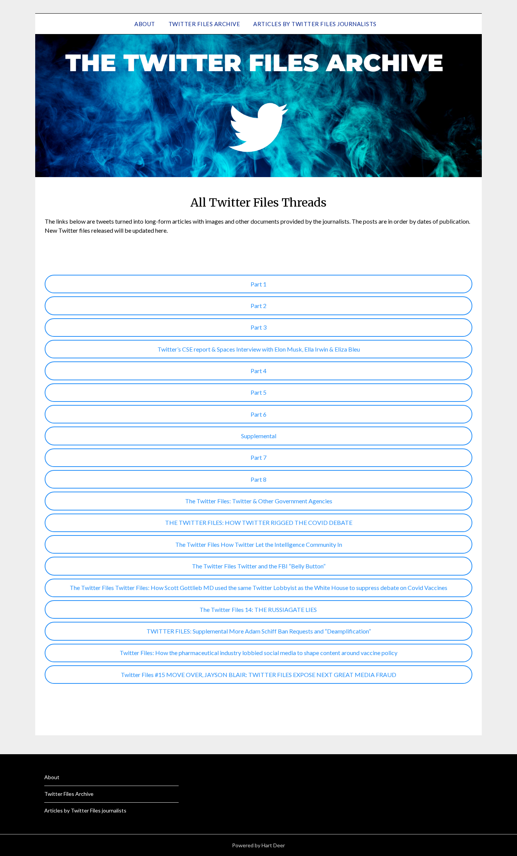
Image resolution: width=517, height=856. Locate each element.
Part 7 (258, 457)
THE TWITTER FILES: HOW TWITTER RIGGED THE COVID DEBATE (258, 522)
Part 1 (258, 284)
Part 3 (258, 327)
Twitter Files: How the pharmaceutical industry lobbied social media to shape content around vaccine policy (258, 652)
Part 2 (258, 305)
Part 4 (258, 370)
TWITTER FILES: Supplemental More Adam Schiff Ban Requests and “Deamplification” (258, 631)
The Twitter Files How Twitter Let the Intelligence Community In (258, 544)
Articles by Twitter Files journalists (315, 23)
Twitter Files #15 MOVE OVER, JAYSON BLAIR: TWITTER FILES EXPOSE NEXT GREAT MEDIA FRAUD (258, 674)
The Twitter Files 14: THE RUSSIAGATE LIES (258, 609)
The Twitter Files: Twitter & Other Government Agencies (258, 500)
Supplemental (258, 435)
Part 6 (258, 414)
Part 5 (258, 392)
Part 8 (258, 479)
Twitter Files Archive (204, 23)
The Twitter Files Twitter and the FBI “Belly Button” (258, 566)
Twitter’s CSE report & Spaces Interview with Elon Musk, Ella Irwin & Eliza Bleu (258, 349)
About (144, 23)
